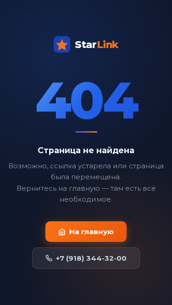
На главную (91, 231)
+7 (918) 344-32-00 (91, 258)
